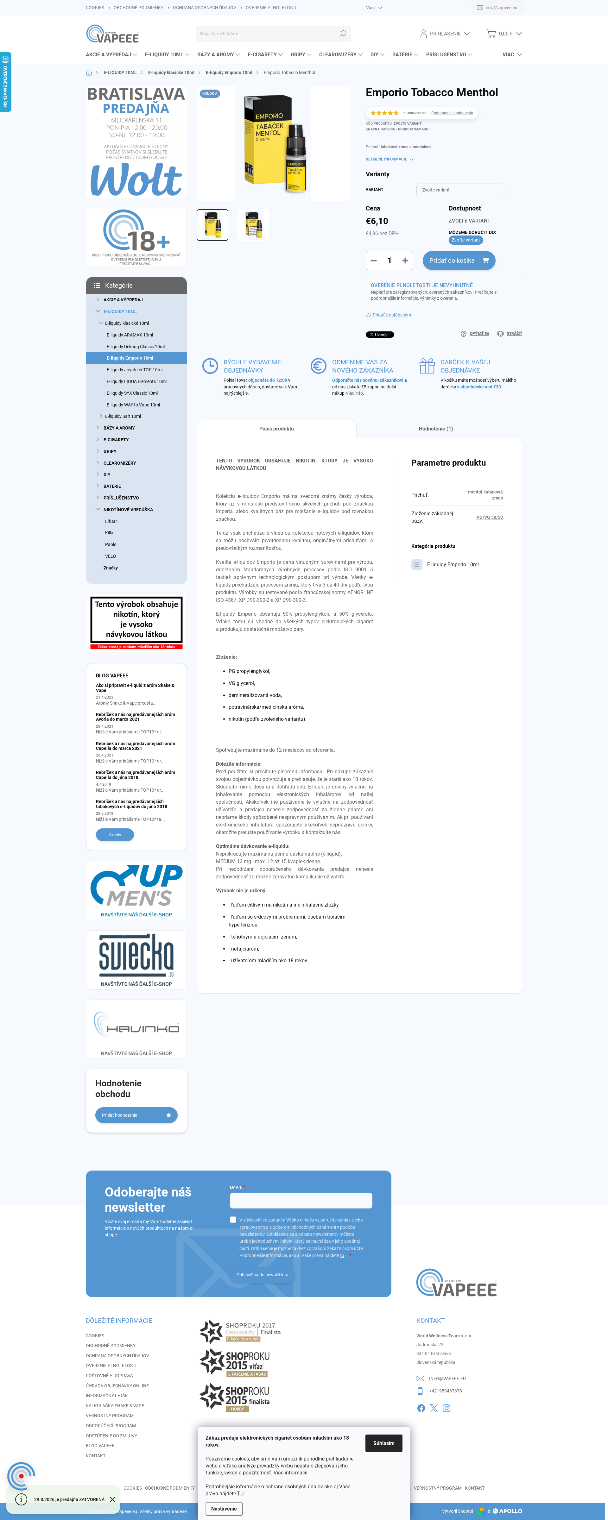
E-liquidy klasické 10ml (127, 323)
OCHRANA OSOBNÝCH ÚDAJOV (204, 7)
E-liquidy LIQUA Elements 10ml (137, 381)
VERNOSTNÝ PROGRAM (110, 1415)
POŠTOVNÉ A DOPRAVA (109, 1375)
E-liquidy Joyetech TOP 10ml (134, 369)
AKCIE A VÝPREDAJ (123, 299)
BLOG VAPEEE (100, 1445)
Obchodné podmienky (170, 1488)
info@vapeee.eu (447, 1378)
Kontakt (474, 1488)
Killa (109, 532)
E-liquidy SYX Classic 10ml (132, 393)
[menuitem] (112, 54)
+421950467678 (445, 1390)
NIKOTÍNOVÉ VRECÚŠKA (128, 509)
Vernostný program (438, 1488)
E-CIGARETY (116, 439)
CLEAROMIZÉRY (120, 463)
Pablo (111, 544)
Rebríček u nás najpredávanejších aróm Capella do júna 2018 (135, 775)
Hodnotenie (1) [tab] (436, 429)
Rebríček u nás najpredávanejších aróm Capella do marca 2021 (135, 746)
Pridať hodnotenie (119, 1115)
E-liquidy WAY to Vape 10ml (133, 404)
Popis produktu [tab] (276, 429)
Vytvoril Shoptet (457, 1511)
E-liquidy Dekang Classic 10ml (136, 346)
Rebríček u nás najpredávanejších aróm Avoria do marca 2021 (135, 717)
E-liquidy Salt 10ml (123, 416)
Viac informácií (290, 1473)
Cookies (133, 1488)
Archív (115, 834)
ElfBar (111, 521)
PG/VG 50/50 (490, 517)
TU (240, 1494)
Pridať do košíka (452, 260)
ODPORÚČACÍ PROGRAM (111, 1425)
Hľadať (343, 33)
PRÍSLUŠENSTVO (121, 497)
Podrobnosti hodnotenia (452, 113)
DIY (107, 474)
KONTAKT (95, 1455)
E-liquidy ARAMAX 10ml (130, 334)
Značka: (397, 129)
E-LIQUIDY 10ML (120, 311)
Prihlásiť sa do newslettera (262, 1274)
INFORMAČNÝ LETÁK (107, 1395)
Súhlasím (384, 1443)
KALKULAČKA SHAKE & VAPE (115, 1405)
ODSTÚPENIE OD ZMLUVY (111, 1435)
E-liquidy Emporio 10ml (130, 358)
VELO (110, 556)
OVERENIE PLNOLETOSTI (271, 7)
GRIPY (110, 451)
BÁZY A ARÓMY (119, 427)
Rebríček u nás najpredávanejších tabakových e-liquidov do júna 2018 (131, 804)
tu (342, 1255)
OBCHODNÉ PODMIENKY (138, 7)
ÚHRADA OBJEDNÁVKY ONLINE (117, 1385)
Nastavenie (224, 1509)
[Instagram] (446, 1407)
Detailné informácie (386, 159)
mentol (475, 491)
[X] (434, 1407)
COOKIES (95, 7)
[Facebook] (421, 1407)
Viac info (354, 393)
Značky (111, 567)
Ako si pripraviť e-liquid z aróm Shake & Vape (135, 688)
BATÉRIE (112, 486)
